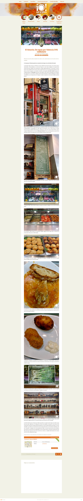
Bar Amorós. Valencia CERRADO (30, 439)
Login (81, 499)
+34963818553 (44, 443)
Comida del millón (54, 1)
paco (47, 53)
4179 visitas (33, 454)
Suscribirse (33, 1)
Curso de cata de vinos (43, 1)
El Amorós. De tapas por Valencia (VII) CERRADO (41, 51)
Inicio (20, 1)
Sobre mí (62, 1)
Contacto (26, 1)
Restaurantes (28, 454)
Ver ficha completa (54, 448)
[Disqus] (41, 478)
